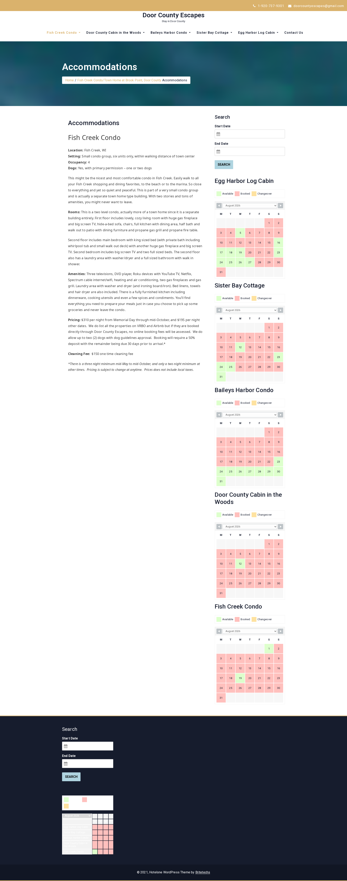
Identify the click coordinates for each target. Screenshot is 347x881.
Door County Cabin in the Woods (114, 33)
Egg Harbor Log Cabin (257, 33)
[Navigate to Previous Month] (219, 205)
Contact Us (293, 33)
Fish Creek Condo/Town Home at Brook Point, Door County (119, 80)
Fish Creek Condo (62, 33)
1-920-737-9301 (270, 6)
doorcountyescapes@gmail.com (318, 6)
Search (224, 164)
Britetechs (202, 872)
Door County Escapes (173, 15)
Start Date (223, 126)
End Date (221, 144)
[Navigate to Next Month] (280, 205)
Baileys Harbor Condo (169, 33)
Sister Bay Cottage (213, 33)
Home (69, 80)
